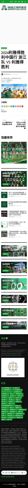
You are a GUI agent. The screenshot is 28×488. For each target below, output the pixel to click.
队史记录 (12, 417)
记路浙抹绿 (20, 413)
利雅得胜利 (3, 111)
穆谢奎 (19, 407)
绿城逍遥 (13, 411)
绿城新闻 (14, 409)
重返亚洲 (19, 415)
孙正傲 (12, 399)
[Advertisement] (14, 27)
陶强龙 (20, 417)
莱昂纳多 (11, 413)
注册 (15, 1)
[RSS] (19, 1)
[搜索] (3, 1)
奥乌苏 (19, 397)
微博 (8, 443)
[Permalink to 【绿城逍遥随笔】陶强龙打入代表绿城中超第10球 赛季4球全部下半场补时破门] (4, 213)
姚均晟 (5, 399)
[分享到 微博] (4, 106)
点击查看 (5, 184)
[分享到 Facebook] (13, 106)
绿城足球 (5, 411)
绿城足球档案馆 (11, 484)
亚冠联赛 (19, 393)
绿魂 (20, 411)
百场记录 (5, 407)
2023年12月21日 (15, 74)
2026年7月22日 (19, 216)
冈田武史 (5, 395)
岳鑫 (18, 399)
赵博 (4, 415)
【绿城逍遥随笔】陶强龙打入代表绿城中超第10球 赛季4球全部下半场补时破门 (18, 213)
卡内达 (20, 395)
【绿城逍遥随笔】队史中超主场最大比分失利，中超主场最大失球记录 (18, 233)
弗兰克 (5, 401)
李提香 (19, 401)
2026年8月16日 (18, 196)
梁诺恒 (5, 403)
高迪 (9, 419)
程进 (12, 407)
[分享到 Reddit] (20, 106)
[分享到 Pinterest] (22, 106)
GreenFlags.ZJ (7, 392)
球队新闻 (4, 48)
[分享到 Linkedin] (11, 106)
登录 (11, 1)
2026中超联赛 (17, 390)
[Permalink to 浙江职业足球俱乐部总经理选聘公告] (4, 204)
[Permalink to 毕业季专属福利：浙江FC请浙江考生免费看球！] (4, 224)
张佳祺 (12, 401)
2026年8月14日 (18, 205)
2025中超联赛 (6, 390)
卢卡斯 (5, 397)
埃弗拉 (12, 397)
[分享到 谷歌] (18, 106)
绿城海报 (22, 409)
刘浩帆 (13, 395)
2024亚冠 (16, 388)
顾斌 (4, 419)
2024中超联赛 (6, 388)
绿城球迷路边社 (7, 74)
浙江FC (12, 403)
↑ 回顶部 (14, 486)
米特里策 (5, 409)
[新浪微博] (22, 1)
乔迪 (12, 393)
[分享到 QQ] (2, 106)
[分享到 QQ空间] (9, 106)
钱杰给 (4, 417)
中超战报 (5, 393)
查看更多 (5, 254)
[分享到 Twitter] (16, 106)
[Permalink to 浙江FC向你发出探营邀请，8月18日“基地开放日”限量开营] (4, 195)
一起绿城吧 (17, 392)
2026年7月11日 (18, 225)
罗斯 (4, 413)
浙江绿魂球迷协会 (8, 405)
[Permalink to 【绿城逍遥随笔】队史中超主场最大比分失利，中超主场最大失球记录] (4, 234)
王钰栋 (18, 405)
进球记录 (10, 415)
